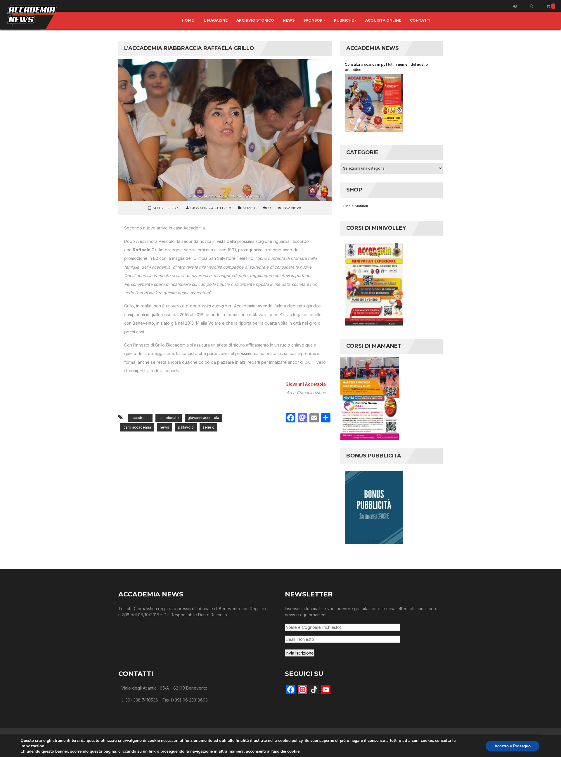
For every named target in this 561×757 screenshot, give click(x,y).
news (164, 427)
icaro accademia (137, 427)
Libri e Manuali (355, 206)
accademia (140, 417)
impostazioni (33, 746)
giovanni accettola (203, 417)
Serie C (250, 208)
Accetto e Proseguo (512, 746)
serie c (208, 427)
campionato (168, 417)
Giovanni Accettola (305, 384)
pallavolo (186, 427)
